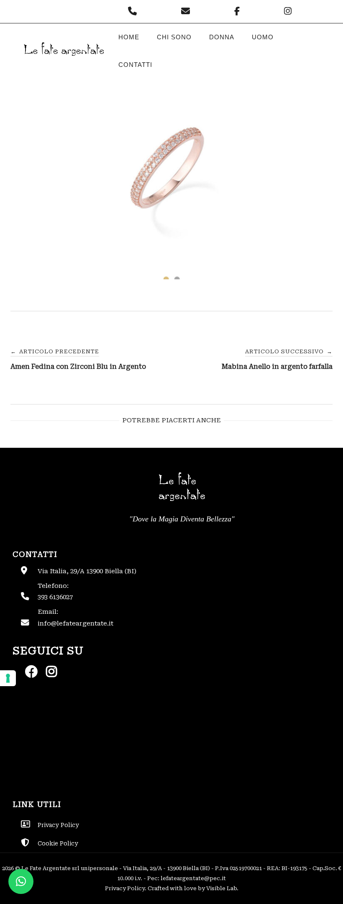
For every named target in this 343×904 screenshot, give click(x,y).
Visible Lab (221, 888)
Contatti (135, 64)
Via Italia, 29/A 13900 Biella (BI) (87, 571)
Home (128, 37)
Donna (221, 37)
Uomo (263, 37)
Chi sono (174, 37)
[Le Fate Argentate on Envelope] (187, 11)
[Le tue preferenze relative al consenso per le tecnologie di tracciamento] (8, 678)
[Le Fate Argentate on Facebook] (239, 11)
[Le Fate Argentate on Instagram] (289, 11)
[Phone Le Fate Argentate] (134, 11)
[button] (20, 881)
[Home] (63, 62)
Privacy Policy (125, 888)
